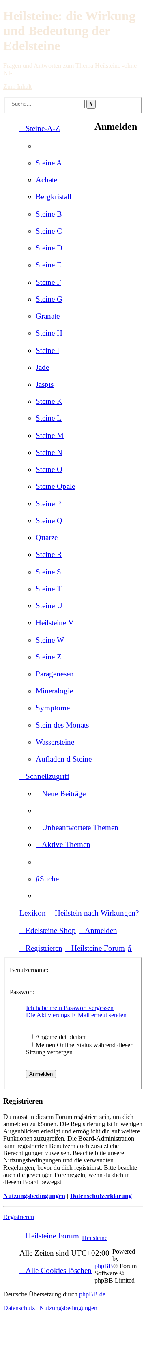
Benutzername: (29, 969)
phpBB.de (92, 1294)
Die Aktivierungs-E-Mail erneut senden (76, 1015)
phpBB (103, 1266)
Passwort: (22, 992)
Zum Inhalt (17, 86)
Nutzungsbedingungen (34, 1195)
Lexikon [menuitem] (32, 913)
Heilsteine (94, 1237)
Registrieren (18, 1216)
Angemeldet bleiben (60, 1036)
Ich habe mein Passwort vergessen (70, 1007)
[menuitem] (49, 163)
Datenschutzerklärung (101, 1195)
